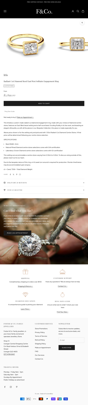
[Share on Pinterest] (17, 174)
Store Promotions (41, 329)
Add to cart (44, 103)
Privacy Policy (40, 332)
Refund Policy (40, 340)
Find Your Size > (62, 312)
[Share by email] (20, 174)
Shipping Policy (40, 344)
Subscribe (67, 347)
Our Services (39, 355)
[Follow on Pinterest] (17, 387)
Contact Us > (62, 286)
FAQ (36, 351)
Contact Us (39, 359)
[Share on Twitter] (13, 174)
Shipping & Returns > (25, 286)
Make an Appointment (17, 233)
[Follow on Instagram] (11, 387)
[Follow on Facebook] (5, 387)
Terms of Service (41, 336)
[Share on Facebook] (10, 174)
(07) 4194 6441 (9, 354)
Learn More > (25, 309)
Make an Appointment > (25, 117)
